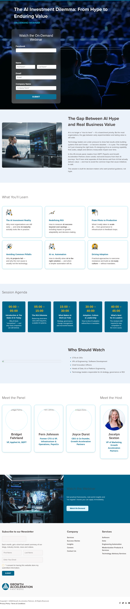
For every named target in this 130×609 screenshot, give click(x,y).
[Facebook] (120, 603)
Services (70, 537)
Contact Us (71, 551)
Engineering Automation (112, 544)
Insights (70, 544)
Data (104, 541)
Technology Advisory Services (114, 553)
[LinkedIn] (126, 603)
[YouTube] (129, 603)
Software (105, 537)
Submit (36, 97)
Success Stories (73, 541)
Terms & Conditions (18, 604)
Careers (70, 547)
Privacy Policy (5, 604)
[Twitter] (123, 603)
